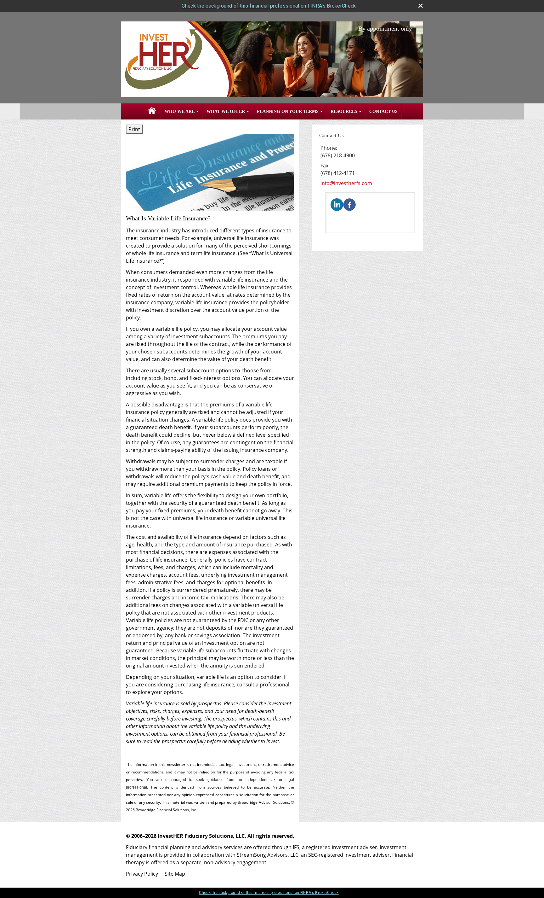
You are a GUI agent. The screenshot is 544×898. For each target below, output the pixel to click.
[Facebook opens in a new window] (349, 204)
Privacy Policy (142, 873)
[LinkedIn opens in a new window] (337, 204)
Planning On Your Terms (288, 111)
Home (152, 111)
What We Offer (226, 111)
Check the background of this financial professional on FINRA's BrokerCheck (269, 6)
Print (134, 129)
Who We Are (180, 111)
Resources (344, 111)
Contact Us (383, 111)
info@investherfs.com (346, 183)
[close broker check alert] (420, 5)
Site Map (175, 873)
